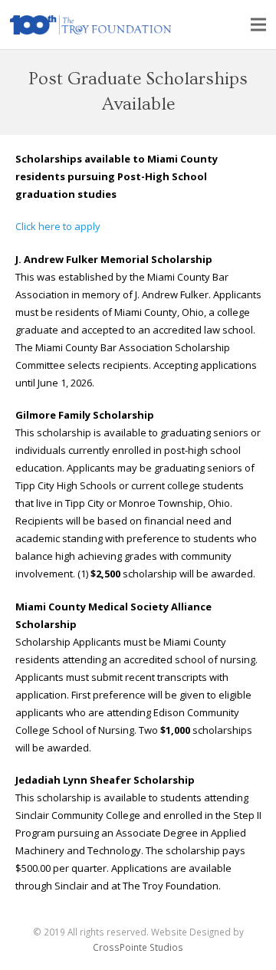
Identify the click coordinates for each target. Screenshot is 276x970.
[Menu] (258, 24)
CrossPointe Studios (138, 947)
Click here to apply (57, 226)
